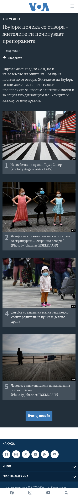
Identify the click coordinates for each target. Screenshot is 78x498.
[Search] (66, 493)
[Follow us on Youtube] (35, 454)
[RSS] (45, 454)
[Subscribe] (54, 454)
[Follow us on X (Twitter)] (26, 454)
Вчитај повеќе (39, 416)
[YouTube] (48, 493)
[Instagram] (30, 493)
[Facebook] (11, 493)
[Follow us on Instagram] (16, 454)
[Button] (12, 59)
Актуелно (11, 19)
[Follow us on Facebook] (6, 454)
